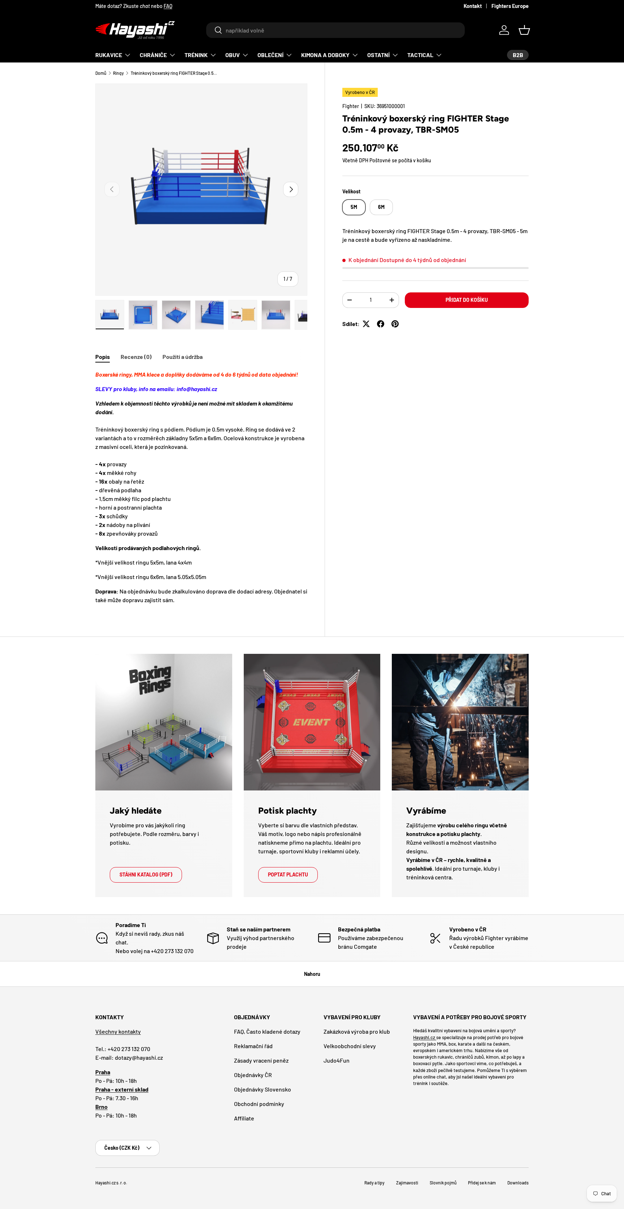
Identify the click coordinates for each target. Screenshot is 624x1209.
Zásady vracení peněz (261, 1060)
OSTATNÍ (378, 54)
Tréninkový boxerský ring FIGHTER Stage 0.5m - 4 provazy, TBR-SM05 (174, 73)
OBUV (232, 54)
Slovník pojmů (443, 1182)
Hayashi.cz (424, 1037)
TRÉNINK (196, 54)
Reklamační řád (253, 1045)
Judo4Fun (337, 1060)
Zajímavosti (407, 1182)
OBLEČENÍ (270, 54)
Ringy (118, 73)
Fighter (350, 106)
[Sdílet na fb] (380, 324)
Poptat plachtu (288, 874)
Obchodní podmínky (259, 1103)
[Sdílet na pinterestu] (395, 324)
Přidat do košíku (467, 300)
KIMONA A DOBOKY (325, 54)
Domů (100, 73)
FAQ (168, 6)
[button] (524, 30)
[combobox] (335, 30)
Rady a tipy (374, 1182)
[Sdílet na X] (366, 324)
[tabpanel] (201, 487)
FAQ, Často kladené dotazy (267, 1031)
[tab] (102, 356)
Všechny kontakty (118, 1031)
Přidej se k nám (482, 1182)
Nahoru (312, 974)
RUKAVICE (108, 54)
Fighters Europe (510, 6)
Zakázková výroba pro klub (357, 1031)
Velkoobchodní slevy (350, 1045)
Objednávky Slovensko (262, 1089)
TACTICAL (420, 54)
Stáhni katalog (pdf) (146, 874)
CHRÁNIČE (153, 54)
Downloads (518, 1182)
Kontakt (473, 6)
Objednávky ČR (253, 1074)
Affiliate (244, 1118)
